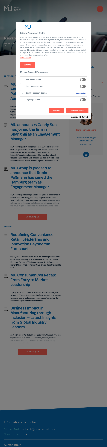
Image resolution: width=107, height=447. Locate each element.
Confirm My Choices (77, 110)
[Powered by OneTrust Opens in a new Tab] (80, 117)
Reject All (56, 110)
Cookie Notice (25, 58)
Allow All (27, 65)
